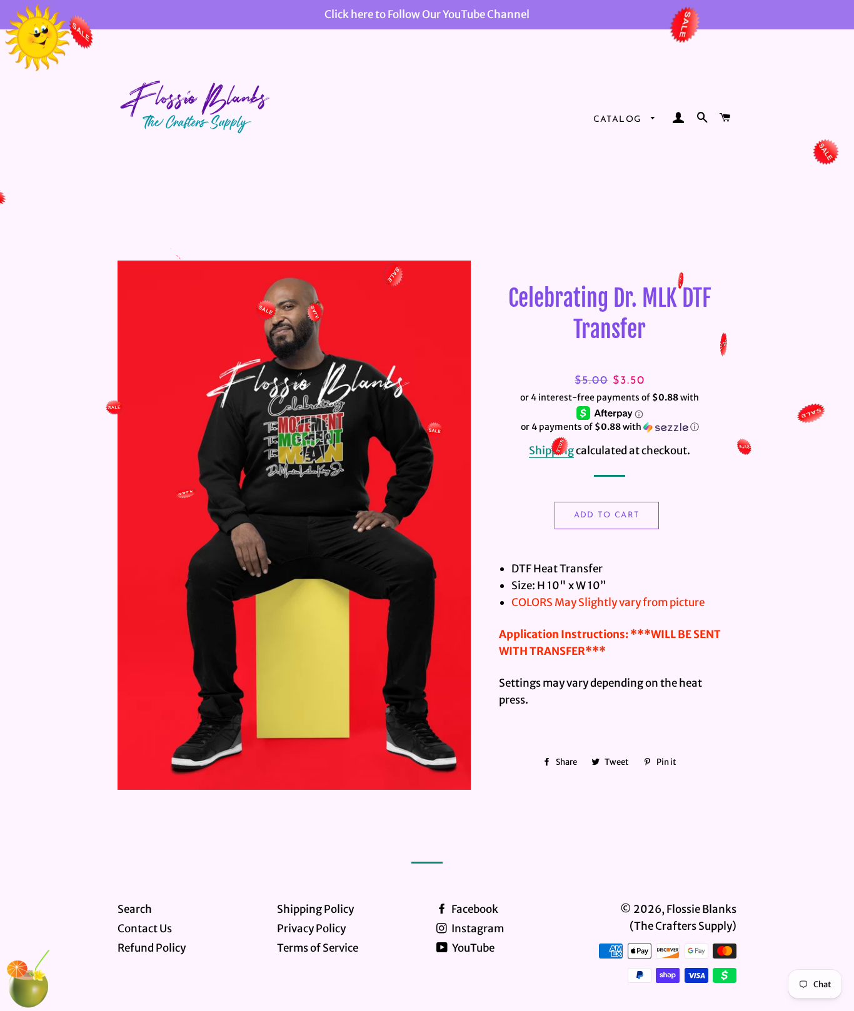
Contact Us (145, 928)
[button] (610, 427)
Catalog (619, 119)
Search (135, 909)
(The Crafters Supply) (683, 926)
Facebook (474, 909)
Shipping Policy (315, 909)
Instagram (477, 928)
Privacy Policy (311, 928)
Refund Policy (152, 948)
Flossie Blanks (701, 909)
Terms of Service (317, 948)
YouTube (472, 948)
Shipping (551, 450)
